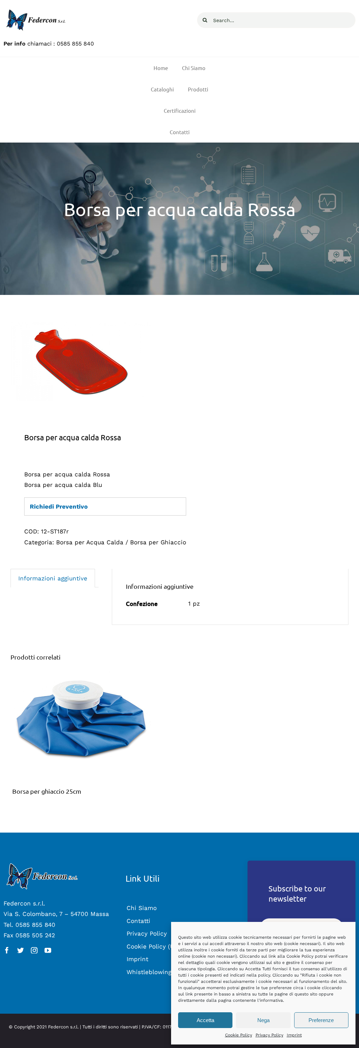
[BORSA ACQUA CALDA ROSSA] (92, 361)
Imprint (294, 1035)
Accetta (205, 1020)
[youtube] (48, 950)
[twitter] (20, 950)
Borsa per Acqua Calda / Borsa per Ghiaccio (121, 542)
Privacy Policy (269, 1035)
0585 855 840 (75, 43)
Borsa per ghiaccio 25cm (46, 791)
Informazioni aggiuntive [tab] (52, 578)
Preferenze (321, 1020)
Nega (263, 1020)
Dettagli (80, 725)
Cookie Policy (238, 1035)
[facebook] (7, 950)
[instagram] (34, 950)
